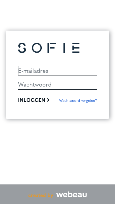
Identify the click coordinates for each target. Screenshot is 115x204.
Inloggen (32, 99)
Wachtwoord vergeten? (78, 100)
